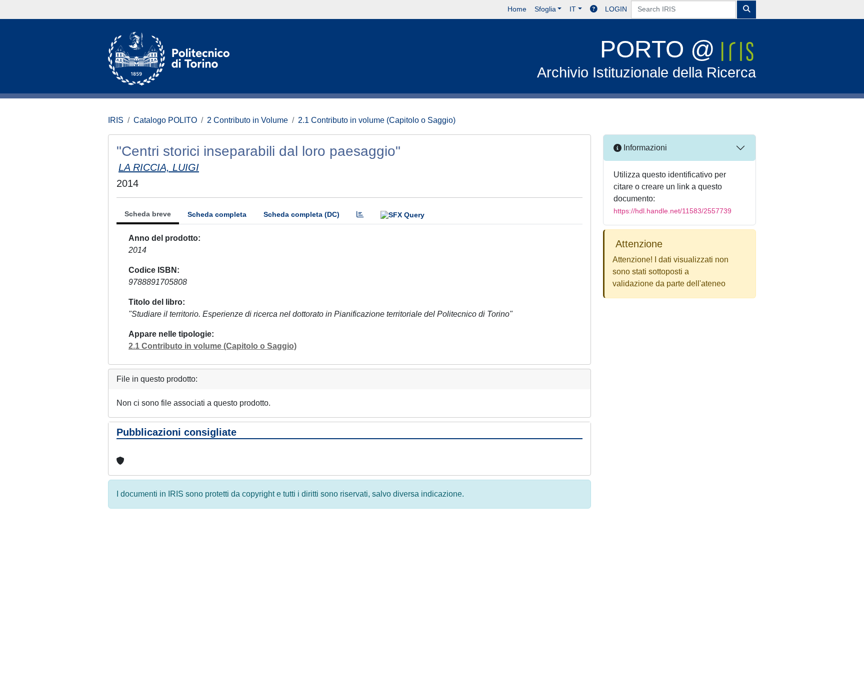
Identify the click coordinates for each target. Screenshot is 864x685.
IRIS (116, 120)
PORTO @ (646, 58)
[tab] (360, 214)
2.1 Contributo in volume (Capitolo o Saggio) (377, 120)
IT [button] (573, 9)
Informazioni (644, 147)
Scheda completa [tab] (217, 214)
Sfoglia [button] (545, 9)
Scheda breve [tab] (147, 214)
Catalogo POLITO (165, 120)
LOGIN (616, 9)
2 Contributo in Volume (247, 120)
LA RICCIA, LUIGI (158, 167)
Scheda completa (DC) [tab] (302, 214)
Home (517, 9)
